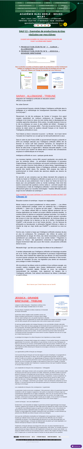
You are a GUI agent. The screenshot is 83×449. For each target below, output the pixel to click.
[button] (63, 24)
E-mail (28, 60)
